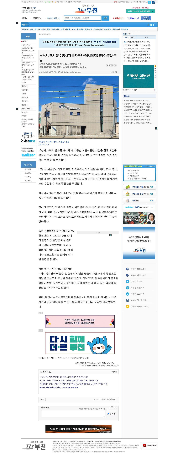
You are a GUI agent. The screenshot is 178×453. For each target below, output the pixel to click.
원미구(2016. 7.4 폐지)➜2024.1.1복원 (27, 50)
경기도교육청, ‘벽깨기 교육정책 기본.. (138, 113)
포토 (32, 29)
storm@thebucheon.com (74, 72)
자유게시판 (143, 2)
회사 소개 (56, 441)
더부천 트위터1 (133, 176)
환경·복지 (116, 29)
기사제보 (60, 2)
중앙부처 (24, 86)
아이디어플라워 (133, 170)
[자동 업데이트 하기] (147, 24)
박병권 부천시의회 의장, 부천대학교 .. (138, 110)
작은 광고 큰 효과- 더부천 (137, 179)
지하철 (23, 94)
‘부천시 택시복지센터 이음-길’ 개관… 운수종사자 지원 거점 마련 (64, 377)
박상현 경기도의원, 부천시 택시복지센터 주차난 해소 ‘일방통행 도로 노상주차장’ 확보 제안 (73, 384)
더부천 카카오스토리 (139, 306)
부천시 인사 (25, 45)
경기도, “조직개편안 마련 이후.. (138, 42)
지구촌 (136, 2)
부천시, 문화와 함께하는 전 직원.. (138, 58)
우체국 (23, 116)
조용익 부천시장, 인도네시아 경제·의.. (138, 116)
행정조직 (24, 105)
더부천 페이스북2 (138, 275)
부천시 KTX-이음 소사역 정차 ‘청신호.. (138, 104)
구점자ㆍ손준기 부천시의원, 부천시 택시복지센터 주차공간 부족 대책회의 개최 (69, 380)
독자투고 (28, 177)
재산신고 (24, 112)
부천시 (24, 41)
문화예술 (80, 29)
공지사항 (28, 169)
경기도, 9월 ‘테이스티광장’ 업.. (137, 51)
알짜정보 (28, 173)
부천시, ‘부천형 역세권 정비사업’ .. (136, 101)
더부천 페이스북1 (138, 269)
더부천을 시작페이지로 (72, 2)
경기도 (23, 82)
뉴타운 (130, 2)
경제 (53, 29)
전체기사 (25, 29)
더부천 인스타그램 (138, 300)
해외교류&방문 (27, 109)
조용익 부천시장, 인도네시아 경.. (138, 45)
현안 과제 (25, 90)
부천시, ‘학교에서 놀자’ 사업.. (137, 61)
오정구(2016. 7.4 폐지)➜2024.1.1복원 (27, 65)
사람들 (67, 29)
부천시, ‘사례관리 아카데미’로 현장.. (137, 120)
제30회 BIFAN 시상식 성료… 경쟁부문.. (138, 107)
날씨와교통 (123, 2)
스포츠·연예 (97, 29)
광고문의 (64, 441)
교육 (62, 29)
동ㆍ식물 (47, 2)
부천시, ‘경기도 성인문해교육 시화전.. (138, 123)
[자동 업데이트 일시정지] (150, 24)
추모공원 (24, 97)
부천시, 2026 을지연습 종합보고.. (138, 55)
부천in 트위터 (133, 173)
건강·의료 (124, 29)
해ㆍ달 (54, 2)
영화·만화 (88, 29)
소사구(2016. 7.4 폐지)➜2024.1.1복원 (27, 57)
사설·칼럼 (107, 29)
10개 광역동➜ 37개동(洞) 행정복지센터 (28, 72)
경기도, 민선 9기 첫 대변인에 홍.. (138, 48)
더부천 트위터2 (137, 288)
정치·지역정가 (40, 29)
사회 (58, 29)
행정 (48, 29)
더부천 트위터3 (137, 294)
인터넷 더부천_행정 (130, 90)
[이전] (153, 24)
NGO (73, 29)
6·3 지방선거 (118, 18)
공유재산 (24, 101)
